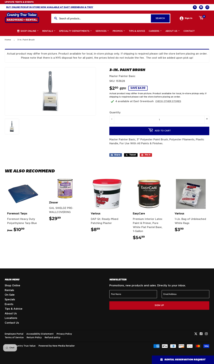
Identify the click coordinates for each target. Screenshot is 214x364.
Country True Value (25, 346)
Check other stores (168, 101)
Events (9, 304)
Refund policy (52, 337)
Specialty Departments (74, 31)
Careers (154, 31)
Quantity (115, 112)
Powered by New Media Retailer (57, 346)
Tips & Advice (137, 31)
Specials (10, 299)
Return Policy (34, 337)
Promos (118, 31)
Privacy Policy (64, 334)
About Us (171, 31)
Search (163, 18)
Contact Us (12, 323)
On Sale (10, 295)
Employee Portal (14, 334)
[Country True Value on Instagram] (206, 334)
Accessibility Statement (40, 334)
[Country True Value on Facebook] (201, 334)
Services (101, 31)
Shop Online (28, 31)
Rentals (48, 31)
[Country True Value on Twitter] (195, 334)
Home (8, 40)
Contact (189, 31)
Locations (11, 318)
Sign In (188, 18)
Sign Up (159, 305)
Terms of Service (14, 337)
